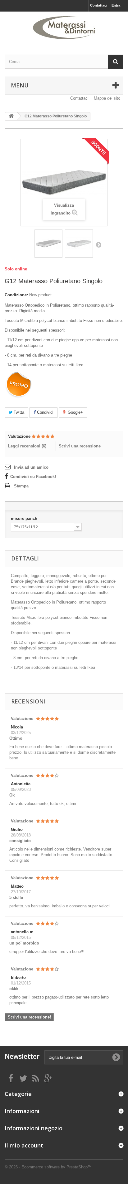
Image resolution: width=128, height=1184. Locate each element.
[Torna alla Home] (11, 116)
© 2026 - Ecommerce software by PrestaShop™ (48, 1167)
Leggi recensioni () (27, 446)
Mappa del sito (107, 98)
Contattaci (98, 5)
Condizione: (16, 295)
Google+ (74, 412)
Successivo (98, 244)
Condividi (44, 412)
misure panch (25, 518)
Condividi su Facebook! (33, 476)
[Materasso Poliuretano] (48, 243)
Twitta (18, 412)
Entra (116, 5)
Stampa (21, 486)
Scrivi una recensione (80, 446)
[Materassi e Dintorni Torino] (64, 27)
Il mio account (24, 1145)
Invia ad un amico (31, 467)
